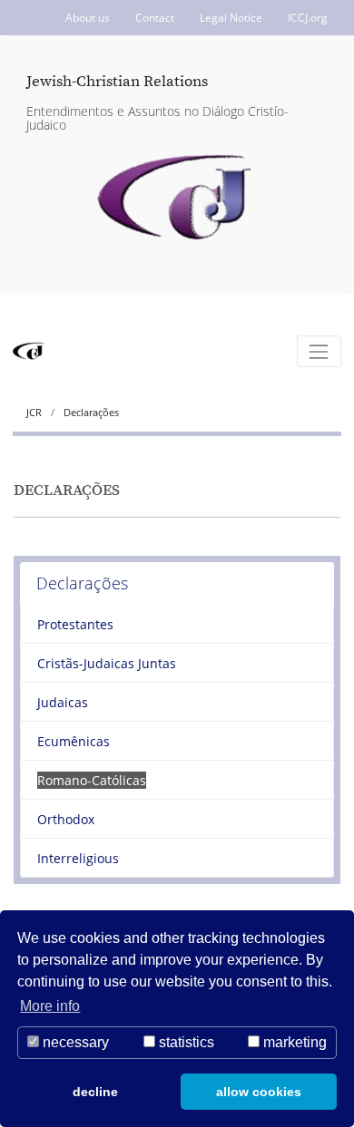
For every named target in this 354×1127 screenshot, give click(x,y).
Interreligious (78, 858)
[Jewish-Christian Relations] (177, 198)
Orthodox (65, 819)
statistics (184, 1042)
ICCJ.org (308, 17)
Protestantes (75, 624)
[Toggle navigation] (319, 351)
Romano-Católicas (91, 780)
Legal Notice (231, 17)
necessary (74, 1042)
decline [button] (95, 1091)
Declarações (82, 583)
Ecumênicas (73, 741)
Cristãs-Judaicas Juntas (106, 663)
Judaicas (62, 702)
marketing (293, 1042)
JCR (35, 412)
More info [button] (50, 1006)
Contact (154, 17)
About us (87, 17)
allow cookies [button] (258, 1091)
